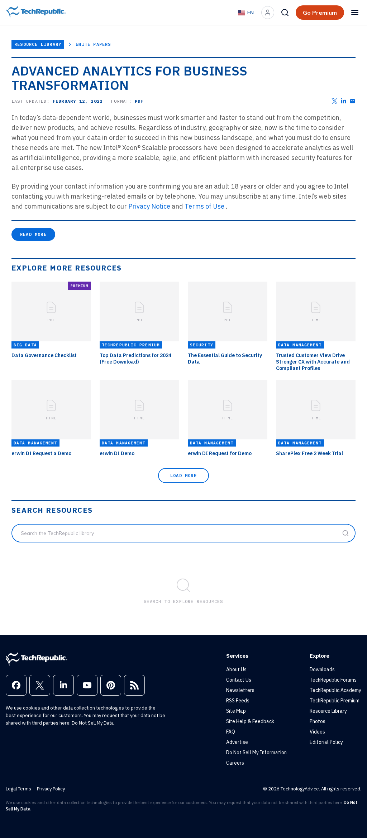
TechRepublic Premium (334, 700)
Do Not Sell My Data (93, 723)
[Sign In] (267, 12)
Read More (33, 234)
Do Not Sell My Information (256, 752)
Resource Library (37, 44)
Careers (235, 763)
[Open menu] (354, 12)
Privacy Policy (51, 789)
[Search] (284, 12)
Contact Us (238, 680)
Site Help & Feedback (250, 721)
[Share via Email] (352, 101)
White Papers (93, 44)
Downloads (322, 669)
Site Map (236, 711)
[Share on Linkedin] (343, 101)
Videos (317, 732)
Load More (183, 475)
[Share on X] (335, 101)
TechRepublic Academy (335, 690)
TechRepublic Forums (333, 680)
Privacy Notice (149, 206)
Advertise (237, 742)
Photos (317, 721)
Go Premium (320, 12)
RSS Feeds (237, 700)
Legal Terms (18, 789)
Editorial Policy (326, 742)
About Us (236, 669)
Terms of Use (204, 206)
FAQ (230, 732)
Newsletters (240, 690)
